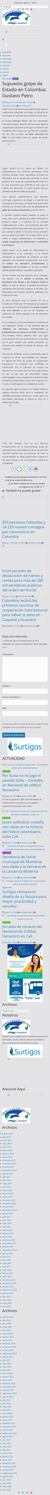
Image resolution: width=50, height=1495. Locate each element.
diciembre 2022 (8, 1200)
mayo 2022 (7, 1223)
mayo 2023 (7, 1183)
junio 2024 (6, 1140)
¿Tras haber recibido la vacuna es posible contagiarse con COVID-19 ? (28, 485)
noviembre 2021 (9, 1243)
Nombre (6, 686)
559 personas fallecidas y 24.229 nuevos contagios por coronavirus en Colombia (24, 529)
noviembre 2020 (9, 1283)
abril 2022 (6, 1226)
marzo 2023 (7, 1190)
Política (5, 69)
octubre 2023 (8, 1167)
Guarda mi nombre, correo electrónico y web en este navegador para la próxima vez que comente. (25, 726)
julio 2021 (6, 1256)
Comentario (8, 654)
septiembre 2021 (9, 1250)
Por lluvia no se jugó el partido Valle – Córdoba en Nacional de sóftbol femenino (22, 782)
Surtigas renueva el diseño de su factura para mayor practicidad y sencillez (24, 899)
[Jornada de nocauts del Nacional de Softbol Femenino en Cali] (25, 915)
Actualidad (6, 52)
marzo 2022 (7, 1230)
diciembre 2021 (8, 1240)
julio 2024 (6, 1137)
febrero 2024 (8, 1153)
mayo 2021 (7, 1263)
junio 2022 (6, 1220)
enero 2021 (7, 1276)
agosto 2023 (7, 1173)
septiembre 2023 (9, 1170)
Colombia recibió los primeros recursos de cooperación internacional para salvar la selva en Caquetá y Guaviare (24, 610)
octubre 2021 (8, 1246)
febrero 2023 (8, 1193)
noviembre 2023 (9, 1163)
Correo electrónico (11, 697)
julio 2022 (6, 1217)
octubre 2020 (8, 1286)
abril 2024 (6, 1147)
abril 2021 (6, 1266)
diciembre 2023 (8, 1160)
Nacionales (7, 62)
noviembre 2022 (9, 1203)
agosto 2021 (7, 1253)
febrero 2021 (8, 1273)
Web (4, 708)
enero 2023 (7, 1197)
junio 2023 (6, 1180)
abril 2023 (6, 1187)
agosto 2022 (7, 1213)
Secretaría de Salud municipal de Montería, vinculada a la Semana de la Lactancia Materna (24, 864)
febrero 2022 (8, 1233)
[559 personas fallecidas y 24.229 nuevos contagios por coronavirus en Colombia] (25, 497)
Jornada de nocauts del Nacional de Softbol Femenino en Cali (22, 931)
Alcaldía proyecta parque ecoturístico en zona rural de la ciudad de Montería (24, 479)
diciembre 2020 (8, 1280)
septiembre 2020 (9, 1290)
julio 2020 (6, 1296)
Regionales (7, 58)
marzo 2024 (7, 1150)
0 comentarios (24, 105)
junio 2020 (6, 1300)
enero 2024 (7, 1157)
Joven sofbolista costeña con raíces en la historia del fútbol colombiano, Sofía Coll (23, 829)
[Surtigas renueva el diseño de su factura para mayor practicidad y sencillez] (25, 881)
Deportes (6, 55)
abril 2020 (6, 1306)
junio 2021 (6, 1260)
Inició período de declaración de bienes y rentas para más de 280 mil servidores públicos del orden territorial (22, 580)
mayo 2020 (7, 1303)
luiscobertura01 (9, 105)
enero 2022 (7, 1237)
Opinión (5, 72)
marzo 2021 (7, 1270)
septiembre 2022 (9, 1210)
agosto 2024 (7, 1133)
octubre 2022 (8, 1207)
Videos (5, 75)
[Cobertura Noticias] (3, 39)
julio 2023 (6, 1177)
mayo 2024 (7, 1143)
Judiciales (6, 65)
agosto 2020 (7, 1293)
